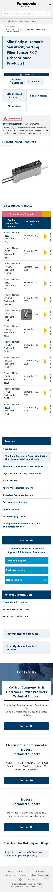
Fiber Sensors (10, 27)
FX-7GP (8, 345)
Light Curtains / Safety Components (22, 473)
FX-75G (8, 266)
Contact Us (26, 726)
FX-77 (7, 282)
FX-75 (7, 251)
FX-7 (7, 235)
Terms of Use (23, 871)
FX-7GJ (8, 329)
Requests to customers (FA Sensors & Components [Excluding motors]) (23, 854)
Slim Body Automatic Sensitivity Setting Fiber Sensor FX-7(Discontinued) (26, 458)
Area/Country (28, 879)
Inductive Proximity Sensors (18, 495)
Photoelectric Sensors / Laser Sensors (23, 466)
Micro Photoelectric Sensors (18, 487)
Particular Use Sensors (15, 502)
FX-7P (7, 391)
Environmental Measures (16, 609)
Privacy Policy (38, 871)
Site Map (11, 871)
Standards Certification (15, 616)
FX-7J (7, 376)
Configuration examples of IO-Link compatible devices (21, 525)
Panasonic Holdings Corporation (34, 875)
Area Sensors (10, 480)
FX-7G (8, 313)
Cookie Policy (11, 875)
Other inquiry (14, 580)
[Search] (48, 13)
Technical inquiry (16, 560)
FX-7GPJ (9, 360)
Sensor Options (11, 509)
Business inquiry (15, 570)
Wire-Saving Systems (14, 516)
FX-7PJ (8, 407)
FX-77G (8, 298)
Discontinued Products (15, 602)
